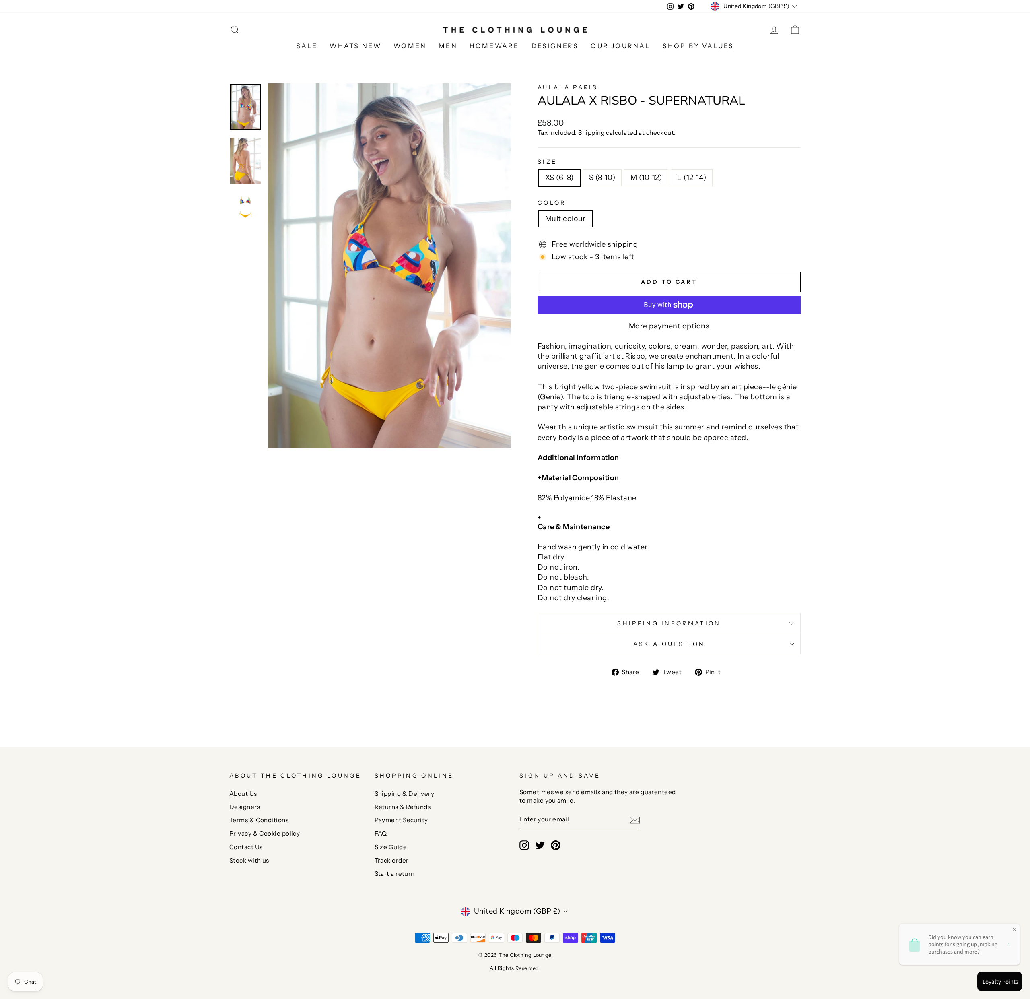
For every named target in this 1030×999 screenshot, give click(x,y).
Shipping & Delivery (405, 793)
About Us (243, 793)
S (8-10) (602, 177)
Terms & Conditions (258, 820)
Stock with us (249, 860)
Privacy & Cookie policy (264, 833)
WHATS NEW (355, 46)
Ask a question (669, 644)
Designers (244, 807)
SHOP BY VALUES (698, 46)
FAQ (381, 833)
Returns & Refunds (403, 807)
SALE (307, 46)
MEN (448, 46)
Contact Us (246, 847)
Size (547, 161)
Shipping (591, 132)
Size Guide (391, 847)
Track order (392, 860)
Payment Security (401, 820)
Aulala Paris (568, 87)
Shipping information (669, 623)
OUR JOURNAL (620, 46)
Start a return (395, 873)
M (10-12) (646, 177)
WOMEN (409, 46)
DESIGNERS (555, 46)
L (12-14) (691, 177)
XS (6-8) (559, 177)
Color (552, 202)
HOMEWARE (494, 46)
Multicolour (565, 218)
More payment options (669, 326)
